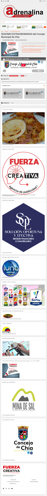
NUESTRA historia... (13, 483)
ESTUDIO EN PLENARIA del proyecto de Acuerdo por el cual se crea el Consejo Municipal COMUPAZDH (33, 50)
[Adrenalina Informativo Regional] (23, 19)
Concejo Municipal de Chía (15, 31)
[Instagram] (3, 1)
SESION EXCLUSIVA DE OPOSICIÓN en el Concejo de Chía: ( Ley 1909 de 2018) (33, 96)
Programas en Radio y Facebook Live (13, 481)
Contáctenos (34, 479)
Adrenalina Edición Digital (34, 481)
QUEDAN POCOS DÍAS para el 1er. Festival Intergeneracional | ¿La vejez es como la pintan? (40, 26)
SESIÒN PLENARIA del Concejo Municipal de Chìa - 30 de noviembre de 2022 (12, 96)
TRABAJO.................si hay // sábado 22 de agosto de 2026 (10, 26)
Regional (6, 31)
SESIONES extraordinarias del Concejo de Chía (32, 52)
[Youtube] (8, 1)
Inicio (2, 31)
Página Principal (13, 479)
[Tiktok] (5, 1)
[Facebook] (1, 1)
